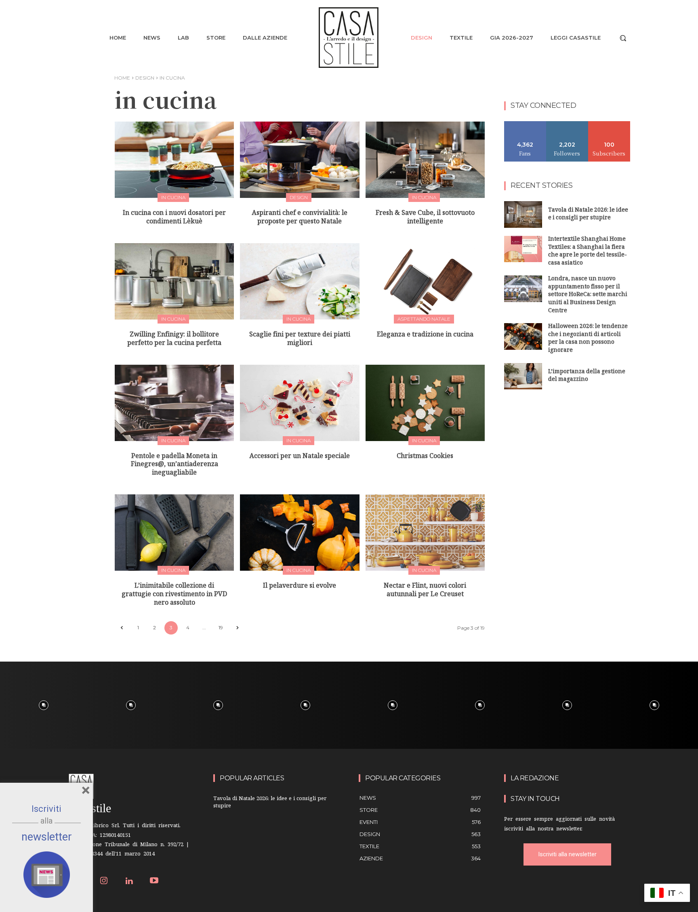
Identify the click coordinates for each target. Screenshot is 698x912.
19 (221, 627)
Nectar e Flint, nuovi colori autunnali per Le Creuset (425, 591)
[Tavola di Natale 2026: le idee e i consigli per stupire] (523, 214)
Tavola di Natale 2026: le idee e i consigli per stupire (588, 214)
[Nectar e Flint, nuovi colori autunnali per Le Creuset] (425, 532)
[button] (623, 38)
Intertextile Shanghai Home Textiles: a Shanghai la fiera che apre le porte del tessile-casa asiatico (587, 251)
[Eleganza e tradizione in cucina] (425, 281)
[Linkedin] (129, 881)
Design (144, 78)
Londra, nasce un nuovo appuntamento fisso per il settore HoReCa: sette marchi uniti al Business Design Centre (587, 295)
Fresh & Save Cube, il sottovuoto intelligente (425, 218)
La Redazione (535, 778)
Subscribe (609, 124)
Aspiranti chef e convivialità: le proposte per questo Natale (299, 218)
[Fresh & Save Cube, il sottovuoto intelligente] (425, 160)
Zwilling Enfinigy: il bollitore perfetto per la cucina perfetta (174, 339)
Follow (567, 124)
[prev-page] (121, 628)
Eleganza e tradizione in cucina (425, 335)
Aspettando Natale (423, 319)
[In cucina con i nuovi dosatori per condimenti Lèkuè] (174, 160)
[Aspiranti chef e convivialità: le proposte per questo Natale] (299, 160)
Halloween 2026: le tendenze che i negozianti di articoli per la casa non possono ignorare (588, 338)
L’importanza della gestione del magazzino (586, 376)
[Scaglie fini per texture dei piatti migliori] (299, 281)
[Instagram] (104, 881)
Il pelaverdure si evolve (299, 586)
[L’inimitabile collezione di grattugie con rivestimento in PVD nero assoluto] (174, 532)
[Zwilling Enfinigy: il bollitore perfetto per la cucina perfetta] (174, 281)
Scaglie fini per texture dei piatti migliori (299, 339)
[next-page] (237, 628)
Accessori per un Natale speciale (300, 457)
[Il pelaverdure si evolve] (299, 532)
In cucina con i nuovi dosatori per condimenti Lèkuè (174, 218)
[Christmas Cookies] (425, 403)
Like (525, 124)
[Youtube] (154, 881)
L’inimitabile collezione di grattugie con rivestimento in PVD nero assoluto (174, 595)
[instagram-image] (43, 705)
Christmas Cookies (425, 457)
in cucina (173, 197)
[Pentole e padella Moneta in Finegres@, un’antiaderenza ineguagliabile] (174, 403)
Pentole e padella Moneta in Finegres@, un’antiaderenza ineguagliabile (174, 465)
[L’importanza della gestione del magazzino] (523, 376)
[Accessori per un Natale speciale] (299, 403)
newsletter (46, 836)
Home (122, 78)
